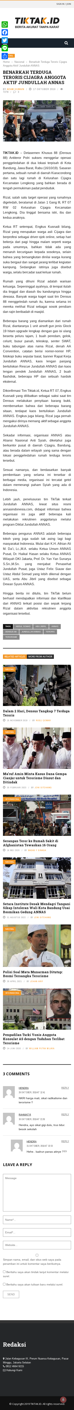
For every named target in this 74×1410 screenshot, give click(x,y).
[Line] (5, 48)
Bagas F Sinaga (37, 850)
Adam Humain (15, 89)
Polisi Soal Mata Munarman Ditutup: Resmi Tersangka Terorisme (33, 974)
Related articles (15, 656)
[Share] (5, 56)
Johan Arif (36, 981)
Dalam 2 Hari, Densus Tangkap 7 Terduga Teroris (36, 713)
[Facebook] (5, 32)
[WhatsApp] (5, 24)
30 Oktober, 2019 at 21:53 (32, 1119)
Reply (65, 1088)
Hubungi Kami (14, 1370)
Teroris (50, 632)
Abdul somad (23, 626)
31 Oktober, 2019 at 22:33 (40, 1146)
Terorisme (11, 637)
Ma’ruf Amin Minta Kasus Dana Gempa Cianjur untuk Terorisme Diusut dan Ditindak (35, 778)
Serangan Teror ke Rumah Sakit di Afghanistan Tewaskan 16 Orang (30, 843)
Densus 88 (11, 632)
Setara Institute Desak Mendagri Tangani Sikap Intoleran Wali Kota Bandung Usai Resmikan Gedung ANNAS (36, 908)
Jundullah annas (31, 632)
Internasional (12, 799)
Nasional (9, 669)
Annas (55, 626)
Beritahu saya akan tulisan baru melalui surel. (34, 1284)
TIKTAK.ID (35, 1404)
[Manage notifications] (63, 1400)
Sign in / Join (63, 3)
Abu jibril (41, 626)
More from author (40, 656)
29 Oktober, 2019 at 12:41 (32, 1092)
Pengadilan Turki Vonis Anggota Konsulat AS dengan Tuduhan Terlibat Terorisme (34, 1039)
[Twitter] (5, 40)
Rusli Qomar (43, 720)
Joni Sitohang (43, 787)
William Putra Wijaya (41, 1048)
